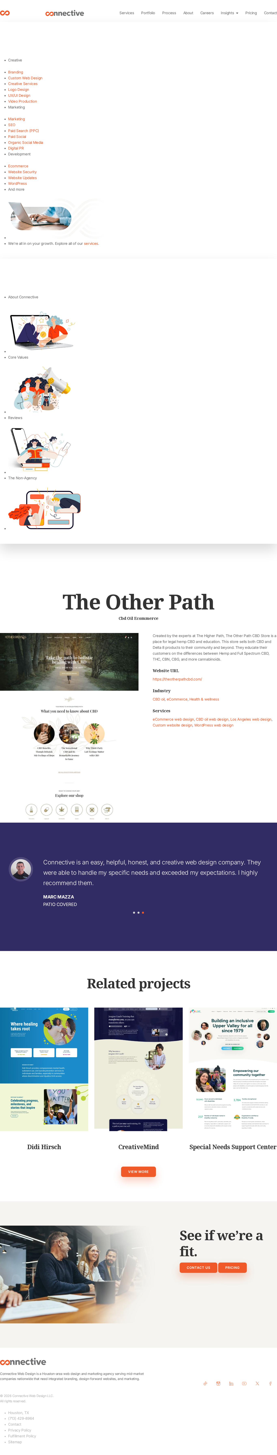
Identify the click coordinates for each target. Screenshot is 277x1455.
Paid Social (17, 136)
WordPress (17, 183)
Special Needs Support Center (232, 1147)
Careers (207, 13)
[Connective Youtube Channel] (245, 1383)
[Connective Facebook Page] (272, 1383)
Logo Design (18, 89)
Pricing (251, 13)
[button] (134, 913)
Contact (270, 13)
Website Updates (22, 178)
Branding (15, 72)
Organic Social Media (25, 142)
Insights (227, 13)
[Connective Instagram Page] (220, 1383)
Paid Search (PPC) (23, 131)
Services (126, 13)
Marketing (16, 119)
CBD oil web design (212, 719)
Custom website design (172, 725)
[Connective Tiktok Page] (207, 1383)
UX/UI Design (19, 95)
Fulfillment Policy (22, 1436)
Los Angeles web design (251, 719)
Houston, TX (18, 1413)
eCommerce (177, 699)
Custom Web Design (25, 78)
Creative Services (23, 84)
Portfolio (148, 13)
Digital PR (16, 148)
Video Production (22, 101)
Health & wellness (204, 699)
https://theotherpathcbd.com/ (177, 679)
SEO (11, 125)
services (91, 243)
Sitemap (15, 1442)
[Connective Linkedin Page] (233, 1383)
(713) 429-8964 (21, 1418)
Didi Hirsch (44, 1147)
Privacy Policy (19, 1430)
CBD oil (159, 699)
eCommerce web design (173, 719)
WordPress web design (214, 725)
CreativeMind (138, 1147)
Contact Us (198, 1268)
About (188, 13)
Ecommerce (18, 166)
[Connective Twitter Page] (259, 1383)
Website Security (22, 172)
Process (169, 13)
